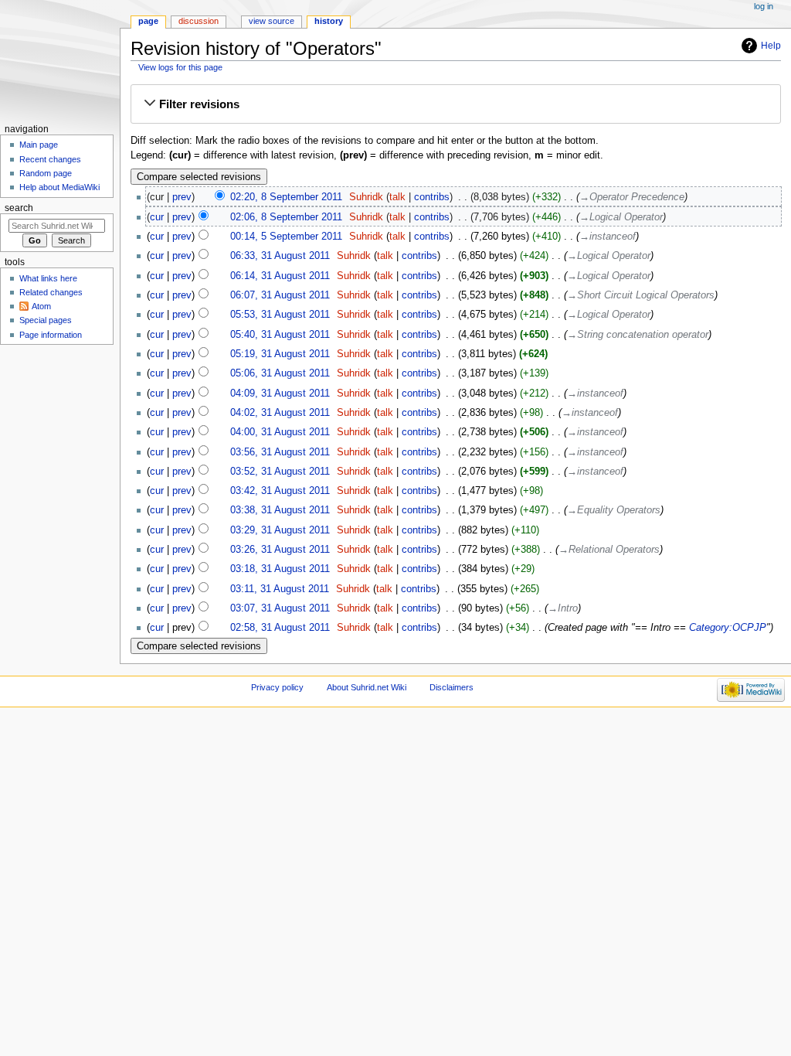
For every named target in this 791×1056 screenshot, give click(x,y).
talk (397, 197)
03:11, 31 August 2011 (279, 589)
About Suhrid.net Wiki (366, 687)
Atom (41, 306)
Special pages (45, 320)
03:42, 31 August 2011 (280, 490)
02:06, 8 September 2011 (286, 217)
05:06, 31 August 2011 (280, 373)
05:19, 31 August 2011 (280, 354)
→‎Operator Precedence (631, 197)
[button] (455, 104)
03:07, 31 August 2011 (280, 608)
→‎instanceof (607, 236)
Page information (50, 334)
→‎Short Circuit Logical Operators (641, 295)
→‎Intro (563, 608)
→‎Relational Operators (609, 549)
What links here (48, 278)
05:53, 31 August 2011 (280, 314)
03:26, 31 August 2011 (280, 549)
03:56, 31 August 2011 (280, 452)
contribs (432, 197)
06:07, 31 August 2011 (280, 295)
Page (148, 21)
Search (19, 208)
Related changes (51, 292)
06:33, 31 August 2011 (280, 255)
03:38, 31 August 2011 (280, 510)
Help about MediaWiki (59, 187)
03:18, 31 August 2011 (280, 569)
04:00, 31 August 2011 (280, 432)
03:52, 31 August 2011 (280, 471)
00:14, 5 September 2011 (286, 236)
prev (182, 197)
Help (771, 45)
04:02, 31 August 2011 (280, 412)
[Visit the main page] (60, 60)
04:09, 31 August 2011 (280, 393)
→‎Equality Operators (613, 510)
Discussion (198, 21)
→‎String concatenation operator (637, 334)
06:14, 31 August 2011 (280, 276)
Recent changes (50, 159)
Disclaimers (451, 687)
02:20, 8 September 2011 (286, 197)
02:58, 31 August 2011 (280, 627)
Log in (763, 6)
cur (157, 217)
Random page (45, 173)
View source (271, 21)
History (328, 21)
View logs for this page (180, 67)
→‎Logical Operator (621, 217)
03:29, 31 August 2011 (280, 530)
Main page (38, 144)
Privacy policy (277, 687)
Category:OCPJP (727, 627)
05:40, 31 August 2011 (280, 334)
